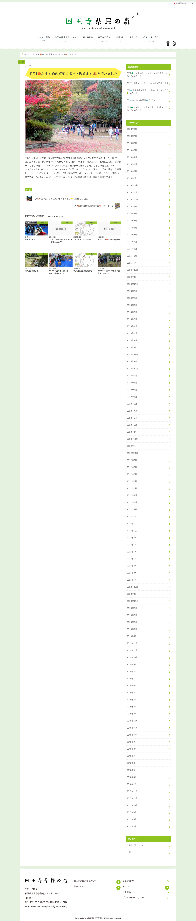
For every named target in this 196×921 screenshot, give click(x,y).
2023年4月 (132, 411)
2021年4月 (132, 566)
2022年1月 (132, 516)
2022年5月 (132, 488)
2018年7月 (132, 756)
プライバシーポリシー (133, 897)
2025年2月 (132, 256)
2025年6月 (132, 228)
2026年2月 (132, 171)
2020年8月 (132, 615)
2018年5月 (132, 770)
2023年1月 (132, 432)
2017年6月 (132, 819)
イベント (120, 40)
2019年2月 (132, 714)
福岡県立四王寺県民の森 (97, 918)
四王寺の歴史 (104, 40)
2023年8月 (132, 382)
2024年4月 (132, 326)
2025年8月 (132, 213)
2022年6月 (132, 481)
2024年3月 (132, 333)
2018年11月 (132, 728)
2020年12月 (132, 587)
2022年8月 (132, 467)
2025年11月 (132, 192)
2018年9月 (132, 742)
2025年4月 (132, 242)
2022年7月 (132, 474)
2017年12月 (132, 791)
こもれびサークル (135, 845)
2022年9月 (132, 460)
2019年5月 (132, 692)
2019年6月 (132, 685)
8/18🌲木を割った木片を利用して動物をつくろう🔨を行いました (147, 108)
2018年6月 (132, 763)
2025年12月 (132, 185)
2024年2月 (132, 340)
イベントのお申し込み (150, 40)
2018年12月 (132, 721)
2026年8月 (132, 129)
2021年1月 (131, 580)
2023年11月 (132, 361)
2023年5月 (132, 404)
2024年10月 (132, 284)
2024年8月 (132, 298)
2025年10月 (132, 199)
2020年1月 (132, 636)
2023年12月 (132, 354)
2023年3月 (132, 418)
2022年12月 (132, 439)
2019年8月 (132, 671)
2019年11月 (132, 650)
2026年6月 (132, 143)
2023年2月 (132, 425)
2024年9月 (132, 291)
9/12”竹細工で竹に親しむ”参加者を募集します (147, 83)
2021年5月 (132, 559)
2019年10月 (132, 657)
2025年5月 (132, 234)
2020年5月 (132, 622)
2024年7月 (132, 305)
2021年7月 (132, 545)
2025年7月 (132, 220)
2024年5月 (132, 319)
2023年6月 (132, 397)
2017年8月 (132, 812)
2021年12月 (132, 523)
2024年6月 (132, 312)
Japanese (181, 3)
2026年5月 (132, 150)
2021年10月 (132, 537)
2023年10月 (132, 368)
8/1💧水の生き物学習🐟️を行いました (144, 100)
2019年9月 (132, 664)
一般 (29, 190)
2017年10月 (132, 805)
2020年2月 (132, 629)
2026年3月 (132, 164)
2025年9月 (132, 206)
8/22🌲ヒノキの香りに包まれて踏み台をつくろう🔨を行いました (147, 74)
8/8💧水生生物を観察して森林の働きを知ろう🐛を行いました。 (147, 91)
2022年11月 (132, 446)
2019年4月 (132, 699)
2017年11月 (132, 798)
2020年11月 (132, 594)
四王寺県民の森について (66, 40)
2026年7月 (132, 136)
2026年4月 (132, 157)
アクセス (133, 40)
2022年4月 (132, 495)
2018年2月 (132, 784)
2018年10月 (132, 735)
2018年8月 (132, 749)
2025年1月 (132, 263)
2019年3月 (132, 707)
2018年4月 (132, 777)
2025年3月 (132, 249)
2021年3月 (132, 573)
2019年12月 (132, 643)
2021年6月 (132, 552)
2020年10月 (132, 601)
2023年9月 (132, 375)
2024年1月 (132, 347)
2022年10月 (132, 453)
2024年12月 (132, 270)
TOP (44, 40)
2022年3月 (132, 502)
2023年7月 (132, 390)
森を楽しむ (88, 40)
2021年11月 (132, 530)
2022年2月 (132, 509)
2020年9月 (132, 608)
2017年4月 (132, 826)
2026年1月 (132, 178)
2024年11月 (132, 277)
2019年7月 (132, 678)
